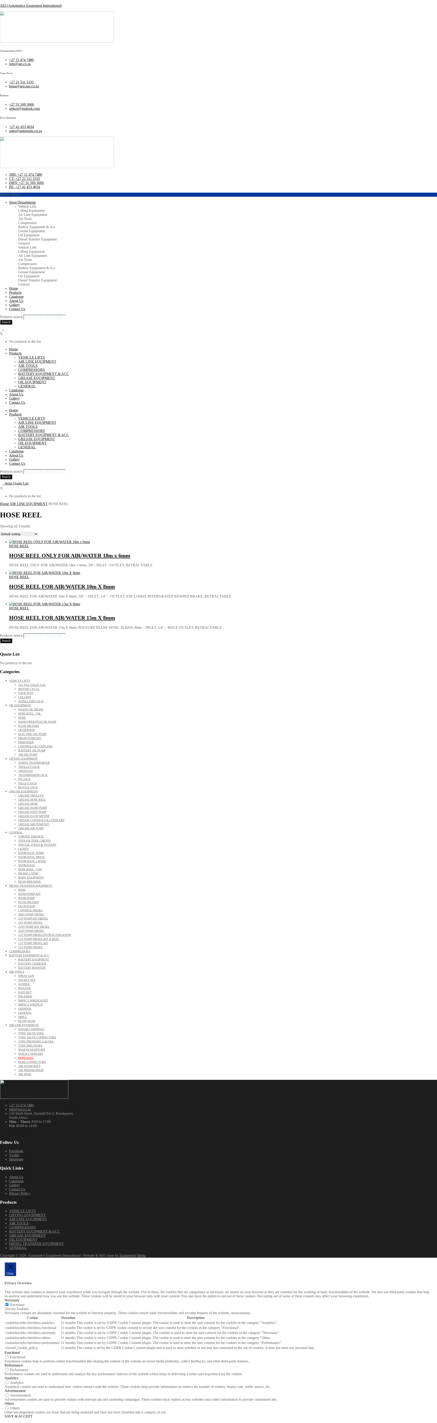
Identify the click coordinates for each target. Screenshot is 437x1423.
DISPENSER (26, 742)
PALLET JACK (27, 783)
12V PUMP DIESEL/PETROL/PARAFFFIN (44, 935)
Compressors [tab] (27, 223)
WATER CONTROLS (31, 1029)
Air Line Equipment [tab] (32, 215)
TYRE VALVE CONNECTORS (37, 1037)
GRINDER (24, 1008)
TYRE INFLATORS (30, 1045)
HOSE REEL (19, 546)
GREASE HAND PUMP (32, 808)
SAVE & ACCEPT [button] (19, 1416)
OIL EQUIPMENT (32, 382)
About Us (16, 301)
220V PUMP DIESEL (31, 930)
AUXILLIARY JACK (31, 701)
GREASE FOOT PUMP (32, 812)
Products (15, 292)
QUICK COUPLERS (30, 1053)
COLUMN (24, 697)
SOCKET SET (27, 980)
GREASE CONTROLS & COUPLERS (41, 820)
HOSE (22, 717)
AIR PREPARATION (30, 1070)
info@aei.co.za (20, 1109)
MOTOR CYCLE (28, 689)
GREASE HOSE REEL (32, 799)
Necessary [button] (12, 1300)
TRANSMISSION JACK (33, 775)
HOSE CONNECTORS (32, 1062)
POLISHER (25, 996)
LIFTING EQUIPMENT (23, 758)
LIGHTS (23, 849)
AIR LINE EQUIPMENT (37, 361)
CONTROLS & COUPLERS (35, 746)
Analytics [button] (11, 1378)
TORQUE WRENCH (30, 836)
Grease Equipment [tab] (31, 231)
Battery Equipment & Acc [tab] (37, 227)
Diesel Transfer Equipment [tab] (37, 239)
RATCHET (25, 992)
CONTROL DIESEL (30, 910)
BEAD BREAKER (29, 881)
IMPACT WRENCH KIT (33, 1000)
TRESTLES (25, 771)
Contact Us (17, 309)
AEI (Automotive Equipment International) (31, 6)
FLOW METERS (28, 726)
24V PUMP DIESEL (30, 922)
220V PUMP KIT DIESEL (34, 926)
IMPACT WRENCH (30, 1004)
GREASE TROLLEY (31, 795)
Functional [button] (12, 1352)
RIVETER (24, 988)
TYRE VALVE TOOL (31, 1033)
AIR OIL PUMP (27, 754)
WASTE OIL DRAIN (30, 709)
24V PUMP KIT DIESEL (33, 918)
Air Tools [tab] (25, 219)
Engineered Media (132, 1255)
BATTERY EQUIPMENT (33, 959)
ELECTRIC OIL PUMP (32, 734)
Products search (11, 317)
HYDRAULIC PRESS (31, 857)
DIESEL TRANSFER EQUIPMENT (30, 885)
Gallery (14, 305)
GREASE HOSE (28, 803)
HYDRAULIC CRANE (32, 861)
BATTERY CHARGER (32, 963)
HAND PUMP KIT (29, 894)
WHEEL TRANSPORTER (34, 762)
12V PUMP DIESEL (30, 947)
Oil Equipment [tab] (28, 235)
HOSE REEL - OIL (29, 713)
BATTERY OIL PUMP (32, 750)
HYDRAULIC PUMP (31, 853)
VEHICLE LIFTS (31, 357)
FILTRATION (26, 730)
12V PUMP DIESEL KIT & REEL (38, 939)
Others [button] (9, 1403)
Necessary (17, 1305)
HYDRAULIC (26, 865)
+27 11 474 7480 (21, 1105)
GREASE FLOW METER (33, 816)
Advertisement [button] (15, 1391)
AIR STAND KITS (29, 1066)
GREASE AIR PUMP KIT (33, 824)
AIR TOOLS (28, 366)
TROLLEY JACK (29, 767)
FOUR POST (26, 693)
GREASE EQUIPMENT (36, 378)
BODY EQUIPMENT (31, 877)
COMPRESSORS (31, 370)
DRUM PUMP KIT (29, 738)
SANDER (24, 984)
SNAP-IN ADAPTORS (31, 1049)
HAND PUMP (26, 898)
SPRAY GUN (26, 976)
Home (13, 288)
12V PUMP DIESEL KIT (33, 943)
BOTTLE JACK (28, 787)
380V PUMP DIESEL (31, 914)
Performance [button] (14, 1365)
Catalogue (16, 297)
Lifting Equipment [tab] (31, 210)
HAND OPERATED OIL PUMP (37, 721)
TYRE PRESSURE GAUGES (35, 1041)
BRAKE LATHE (28, 873)
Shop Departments (22, 202)
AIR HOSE (24, 1074)
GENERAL (27, 386)
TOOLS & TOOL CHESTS (34, 840)
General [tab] (24, 243)
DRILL (22, 1017)
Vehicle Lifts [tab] (27, 206)
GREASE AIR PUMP (31, 828)
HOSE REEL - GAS (30, 869)
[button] (11, 195)
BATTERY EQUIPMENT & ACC (43, 374)
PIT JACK (24, 779)
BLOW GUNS (26, 1021)
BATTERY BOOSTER (32, 967)
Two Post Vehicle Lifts (32, 685)
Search (6, 322)
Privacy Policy (19, 1193)
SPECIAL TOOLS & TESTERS (37, 844)
